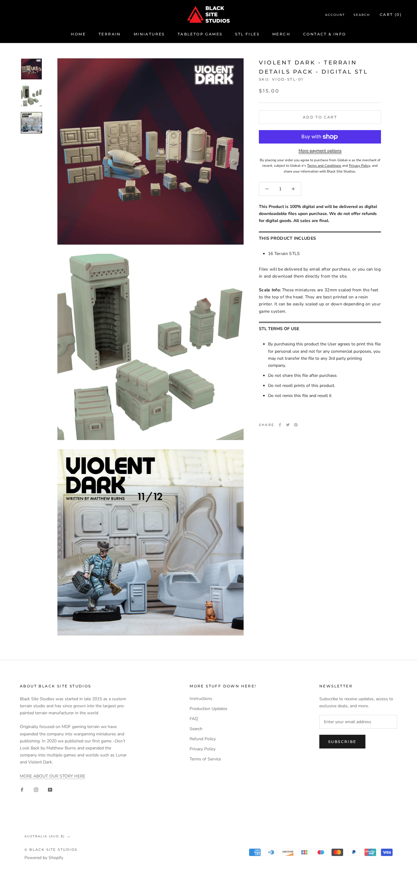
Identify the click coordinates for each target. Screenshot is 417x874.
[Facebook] (280, 425)
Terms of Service (205, 759)
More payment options (320, 151)
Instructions (201, 698)
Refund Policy (203, 739)
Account (335, 15)
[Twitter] (288, 425)
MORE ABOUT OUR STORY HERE (52, 776)
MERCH (281, 34)
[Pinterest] (296, 425)
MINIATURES (149, 34)
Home (78, 34)
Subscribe (342, 741)
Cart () (391, 14)
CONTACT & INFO (324, 34)
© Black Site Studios (51, 849)
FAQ (194, 719)
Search (362, 15)
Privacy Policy (203, 749)
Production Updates (208, 709)
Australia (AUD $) (44, 836)
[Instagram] (36, 789)
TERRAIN (110, 34)
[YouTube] (50, 789)
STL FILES (247, 34)
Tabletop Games (200, 34)
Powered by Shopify (43, 858)
